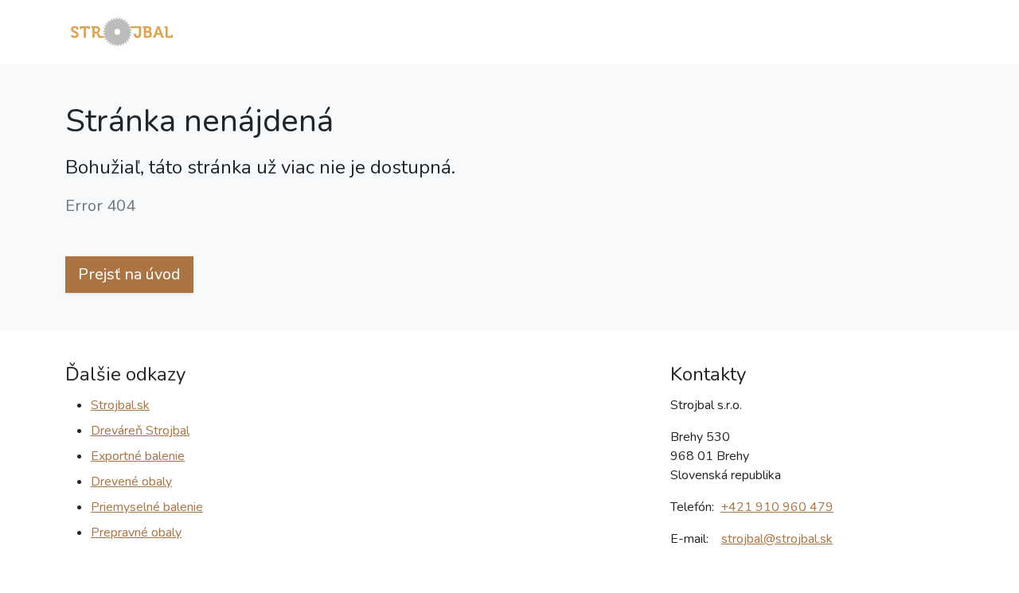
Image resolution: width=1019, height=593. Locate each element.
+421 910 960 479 (777, 507)
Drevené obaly (131, 481)
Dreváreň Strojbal (140, 430)
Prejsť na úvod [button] (129, 274)
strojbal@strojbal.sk (777, 539)
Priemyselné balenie (147, 507)
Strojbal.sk (120, 405)
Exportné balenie (138, 456)
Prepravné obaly (136, 532)
